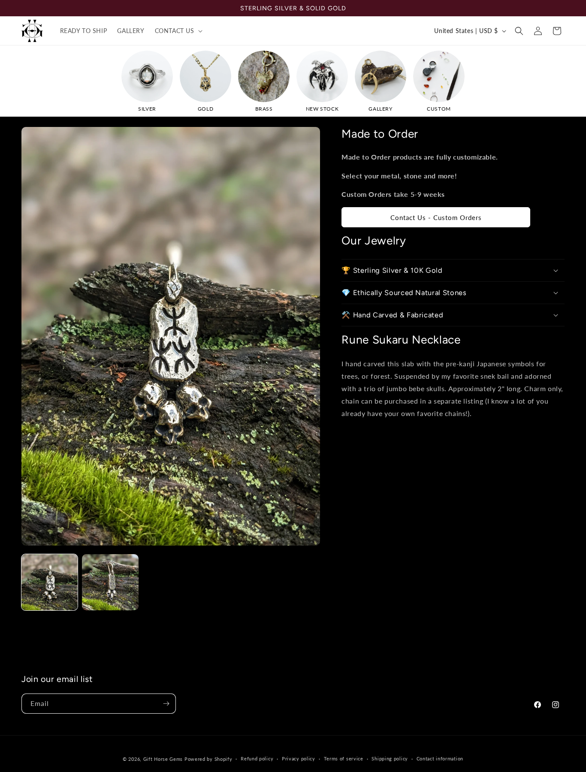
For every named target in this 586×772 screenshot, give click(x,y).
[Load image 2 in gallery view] (110, 582)
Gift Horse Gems (163, 759)
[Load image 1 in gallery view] (49, 582)
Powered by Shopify (208, 759)
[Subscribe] (166, 704)
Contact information (440, 758)
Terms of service (343, 758)
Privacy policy (298, 758)
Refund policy (257, 758)
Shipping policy (390, 758)
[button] (178, 31)
